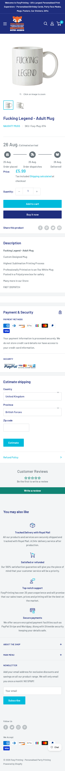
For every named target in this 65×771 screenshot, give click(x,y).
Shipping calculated (41, 176)
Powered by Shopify (12, 764)
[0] (59, 24)
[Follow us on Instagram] (18, 727)
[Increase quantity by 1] (36, 191)
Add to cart (32, 203)
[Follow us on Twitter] (12, 727)
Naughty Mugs (11, 126)
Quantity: (8, 191)
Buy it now (32, 214)
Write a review (32, 490)
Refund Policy (10, 457)
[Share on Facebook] (40, 227)
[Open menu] (5, 23)
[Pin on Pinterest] (46, 227)
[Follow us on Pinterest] (24, 727)
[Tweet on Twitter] (53, 227)
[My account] (52, 23)
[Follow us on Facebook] (5, 727)
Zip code (7, 420)
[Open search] (46, 23)
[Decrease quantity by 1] (19, 191)
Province (8, 404)
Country (7, 389)
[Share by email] (59, 227)
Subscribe (14, 700)
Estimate (13, 442)
